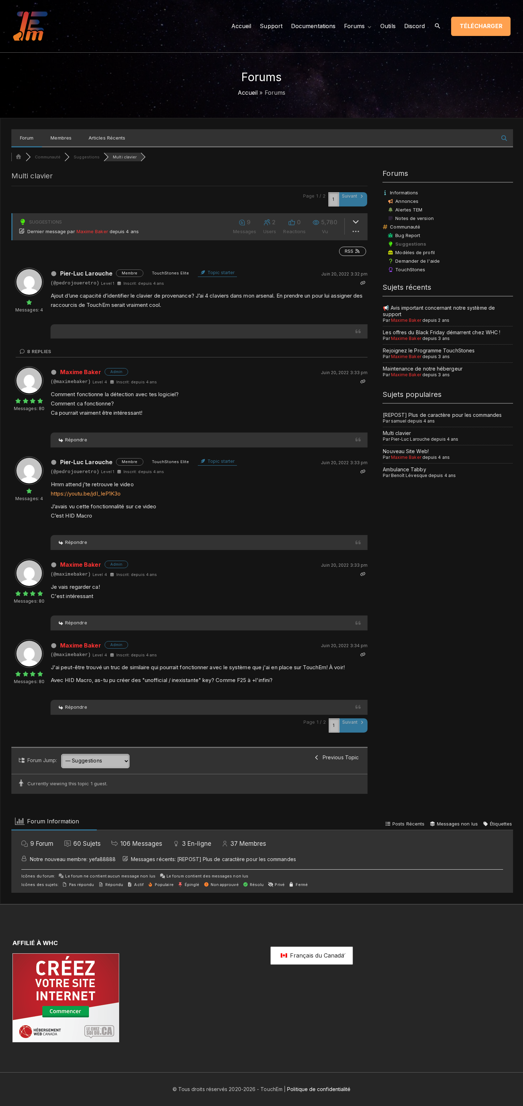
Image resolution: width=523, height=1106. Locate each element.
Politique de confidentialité (318, 1089)
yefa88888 (102, 859)
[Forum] (18, 156)
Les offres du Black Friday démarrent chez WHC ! (441, 332)
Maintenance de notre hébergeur (422, 369)
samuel (398, 421)
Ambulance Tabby (404, 469)
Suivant (350, 196)
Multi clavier (397, 433)
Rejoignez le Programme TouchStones (429, 350)
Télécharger (481, 26)
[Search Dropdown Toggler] (437, 26)
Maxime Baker (92, 231)
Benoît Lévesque (409, 475)
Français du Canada (316, 955)
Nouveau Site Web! (405, 451)
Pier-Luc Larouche (86, 273)
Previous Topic (339, 757)
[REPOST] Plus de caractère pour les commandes (442, 415)
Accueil (248, 92)
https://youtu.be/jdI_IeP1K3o (86, 493)
